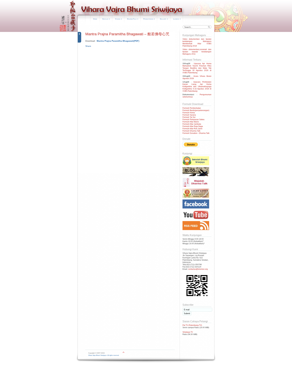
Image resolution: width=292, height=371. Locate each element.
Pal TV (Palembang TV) (192, 325)
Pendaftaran (149, 19)
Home (95, 19)
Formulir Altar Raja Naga (192, 126)
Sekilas (106, 19)
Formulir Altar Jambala (191, 124)
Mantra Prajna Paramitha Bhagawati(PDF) (118, 41)
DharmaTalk (132, 19)
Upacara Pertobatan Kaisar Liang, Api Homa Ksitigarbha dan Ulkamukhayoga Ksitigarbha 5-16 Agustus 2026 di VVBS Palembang (196, 86)
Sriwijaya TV (187, 332)
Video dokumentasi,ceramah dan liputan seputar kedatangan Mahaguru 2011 (196, 51)
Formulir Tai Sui (188, 117)
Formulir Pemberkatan (191, 108)
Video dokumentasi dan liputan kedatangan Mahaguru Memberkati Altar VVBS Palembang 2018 (196, 42)
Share (88, 46)
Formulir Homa (188, 113)
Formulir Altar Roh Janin (192, 129)
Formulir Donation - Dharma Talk (195, 133)
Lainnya (177, 19)
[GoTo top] (123, 353)
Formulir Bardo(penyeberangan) (195, 110)
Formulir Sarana (189, 115)
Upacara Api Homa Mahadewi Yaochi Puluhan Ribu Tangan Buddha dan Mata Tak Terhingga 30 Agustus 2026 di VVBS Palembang (196, 68)
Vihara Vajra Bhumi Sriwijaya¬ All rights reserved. (103, 355)
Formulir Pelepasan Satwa (193, 119)
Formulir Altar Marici (190, 122)
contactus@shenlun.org (198, 269)
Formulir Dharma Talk (191, 131)
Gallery (164, 19)
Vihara (118, 19)
